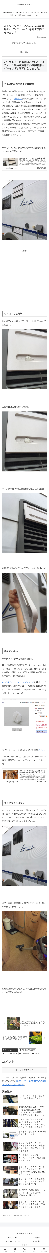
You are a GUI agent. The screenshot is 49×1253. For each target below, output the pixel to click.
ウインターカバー (11, 1053)
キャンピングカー (11, 1050)
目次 (22, 52)
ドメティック (25, 1053)
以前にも (18, 99)
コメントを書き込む (24, 1070)
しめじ (24, 1245)
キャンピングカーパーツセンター (17, 682)
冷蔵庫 (36, 1053)
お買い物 (36, 1241)
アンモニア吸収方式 (28, 1050)
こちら (41, 750)
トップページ (13, 1238)
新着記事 (36, 1238)
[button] (44, 675)
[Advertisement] (24, 277)
